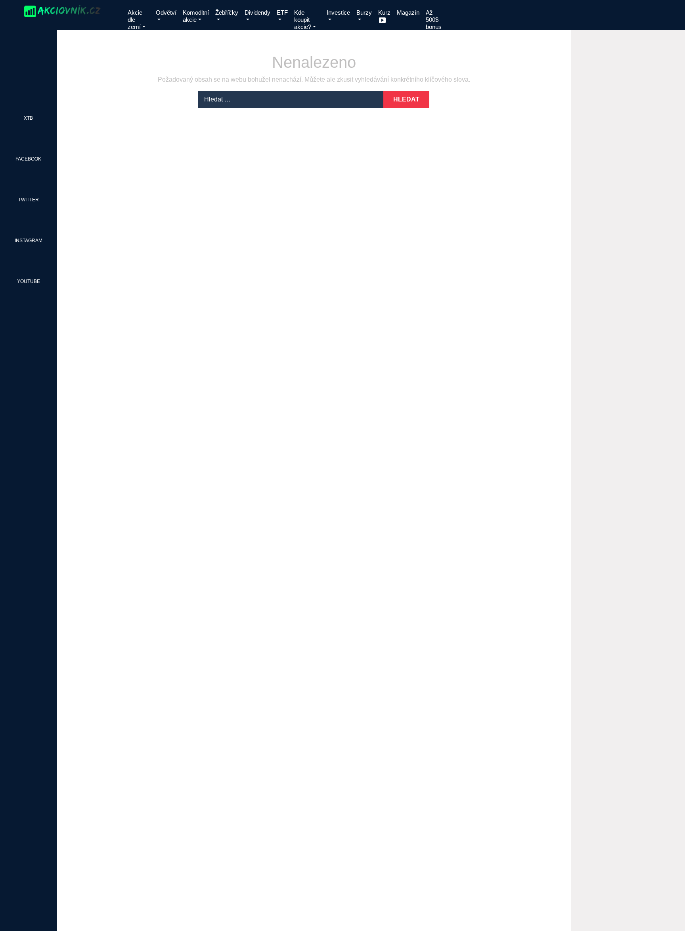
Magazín (408, 12)
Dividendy (257, 12)
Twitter (28, 200)
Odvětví (166, 12)
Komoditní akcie (196, 16)
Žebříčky (226, 12)
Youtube (28, 281)
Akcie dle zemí (135, 19)
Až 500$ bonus (434, 19)
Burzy (364, 12)
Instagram (28, 240)
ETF (282, 12)
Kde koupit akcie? (302, 19)
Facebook (28, 159)
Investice (338, 12)
